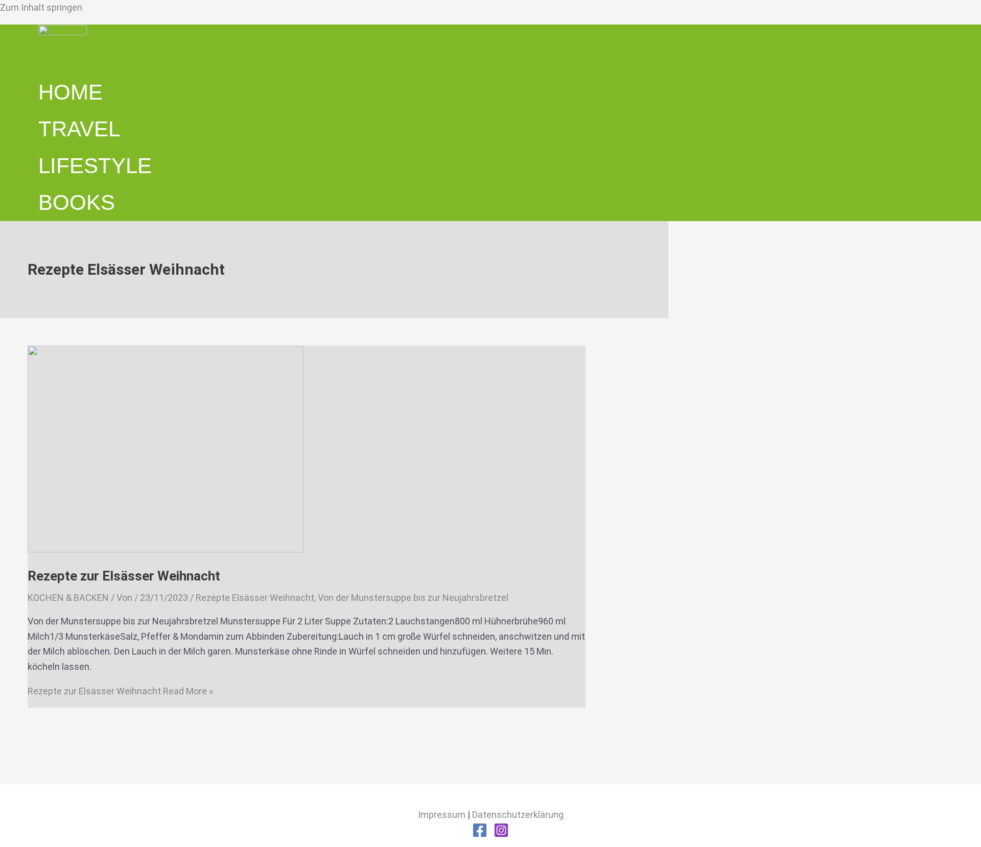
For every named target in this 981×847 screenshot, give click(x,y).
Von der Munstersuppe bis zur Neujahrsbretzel (413, 597)
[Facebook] (479, 834)
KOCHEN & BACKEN (68, 597)
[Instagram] (501, 834)
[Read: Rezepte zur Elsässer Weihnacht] (165, 549)
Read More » (120, 691)
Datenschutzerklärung (518, 814)
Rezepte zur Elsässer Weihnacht (124, 576)
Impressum (441, 814)
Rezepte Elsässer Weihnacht (255, 597)
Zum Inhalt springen (41, 7)
